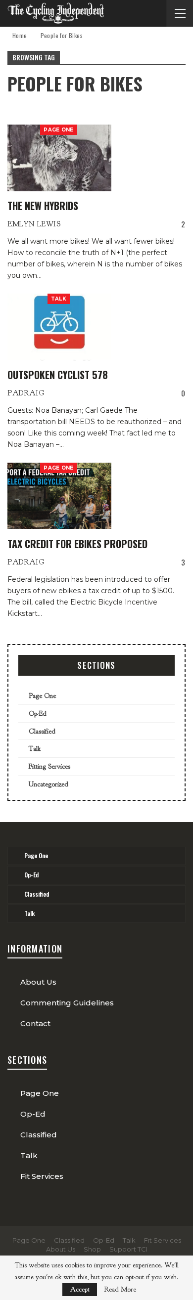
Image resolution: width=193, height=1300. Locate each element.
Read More (120, 1289)
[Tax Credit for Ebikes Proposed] (59, 496)
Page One (58, 130)
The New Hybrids (42, 205)
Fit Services (41, 1176)
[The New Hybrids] (59, 158)
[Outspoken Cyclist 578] (59, 327)
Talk (58, 299)
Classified (42, 731)
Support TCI (128, 1249)
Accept (80, 1289)
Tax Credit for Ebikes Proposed (77, 543)
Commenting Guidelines (67, 1002)
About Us (38, 982)
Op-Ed (38, 713)
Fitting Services (49, 766)
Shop (92, 1249)
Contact (35, 1023)
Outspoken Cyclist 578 (57, 374)
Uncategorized (48, 784)
